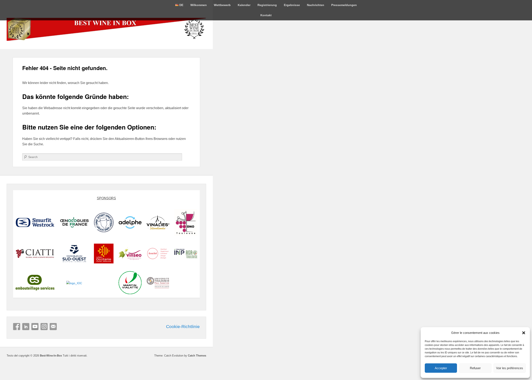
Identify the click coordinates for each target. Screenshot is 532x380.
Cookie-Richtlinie (183, 326)
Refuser (475, 368)
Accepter (441, 368)
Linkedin (25, 326)
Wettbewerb (222, 5)
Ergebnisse (292, 5)
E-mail (53, 326)
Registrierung (267, 5)
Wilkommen (198, 5)
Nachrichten (315, 5)
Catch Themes (197, 355)
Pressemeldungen (344, 5)
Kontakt (266, 15)
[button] (524, 333)
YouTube (34, 326)
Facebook (16, 326)
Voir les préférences (509, 368)
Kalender (244, 5)
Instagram (44, 326)
